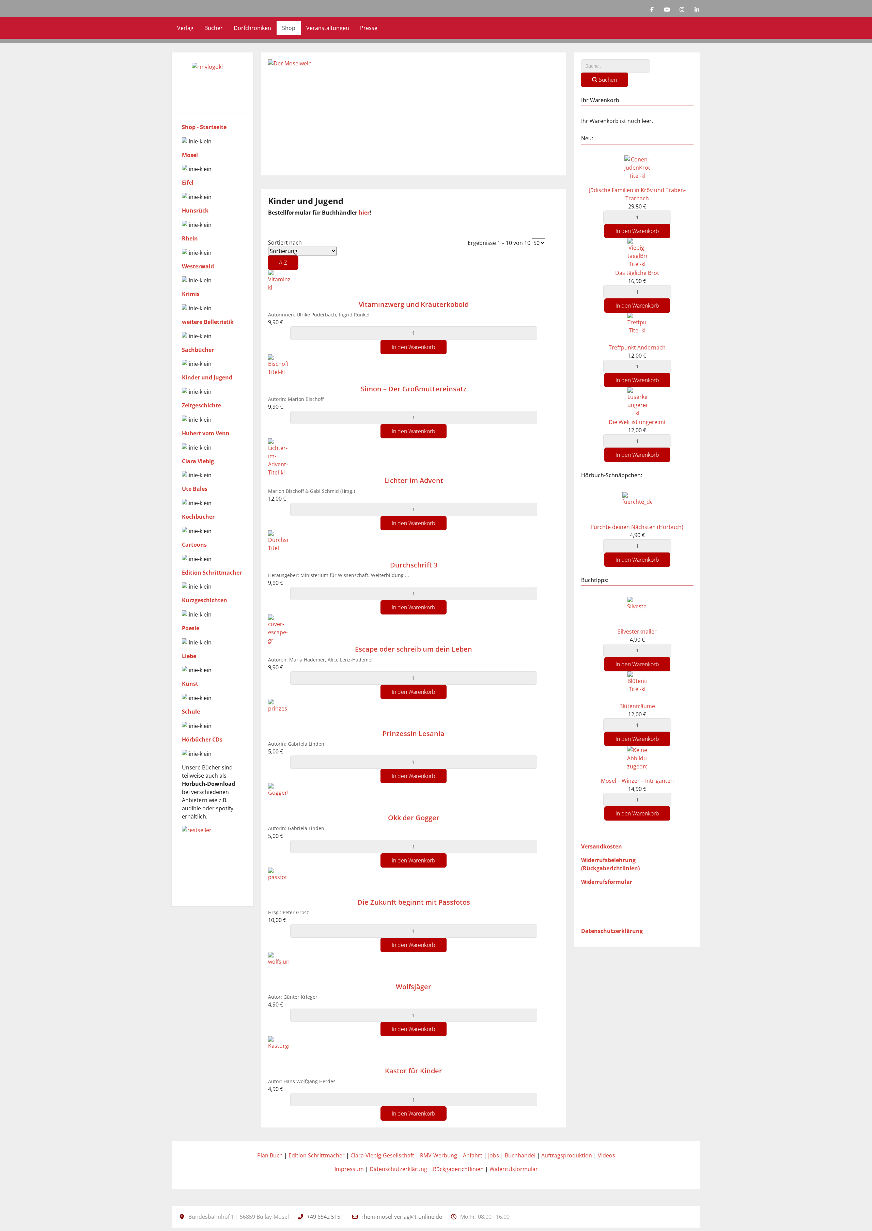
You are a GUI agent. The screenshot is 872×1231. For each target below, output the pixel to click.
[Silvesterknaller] (637, 611)
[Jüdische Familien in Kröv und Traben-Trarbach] (637, 170)
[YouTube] (667, 9)
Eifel (187, 182)
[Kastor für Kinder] (279, 1051)
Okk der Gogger (413, 817)
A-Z (283, 262)
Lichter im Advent (413, 480)
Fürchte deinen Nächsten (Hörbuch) (637, 527)
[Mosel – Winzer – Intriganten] (637, 761)
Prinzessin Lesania (414, 733)
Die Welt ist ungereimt (637, 422)
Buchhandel (520, 1155)
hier (364, 212)
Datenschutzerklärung (398, 1169)
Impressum (349, 1169)
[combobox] (615, 66)
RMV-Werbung (438, 1155)
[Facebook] (652, 9)
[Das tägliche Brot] (637, 252)
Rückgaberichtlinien (458, 1169)
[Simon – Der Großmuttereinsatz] (278, 369)
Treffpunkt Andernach (637, 347)
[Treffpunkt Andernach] (637, 327)
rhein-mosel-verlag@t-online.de (401, 1216)
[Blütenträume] (637, 686)
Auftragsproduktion (566, 1155)
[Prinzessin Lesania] (277, 713)
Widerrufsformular (513, 1169)
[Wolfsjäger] (278, 966)
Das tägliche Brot (637, 273)
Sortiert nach (285, 252)
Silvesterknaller (637, 631)
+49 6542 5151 (325, 1216)
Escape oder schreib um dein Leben (413, 649)
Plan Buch (270, 1155)
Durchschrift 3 (413, 565)
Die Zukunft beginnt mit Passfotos (413, 902)
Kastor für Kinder (413, 1070)
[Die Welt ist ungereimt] (637, 402)
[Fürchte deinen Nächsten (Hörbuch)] (637, 507)
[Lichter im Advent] (278, 457)
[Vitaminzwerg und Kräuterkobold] (279, 284)
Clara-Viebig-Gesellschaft (382, 1155)
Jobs (493, 1155)
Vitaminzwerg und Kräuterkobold (414, 304)
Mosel (190, 155)
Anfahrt (472, 1155)
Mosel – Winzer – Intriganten (637, 780)
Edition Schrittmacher (317, 1155)
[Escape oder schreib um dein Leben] (277, 629)
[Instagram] (682, 9)
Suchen (607, 79)
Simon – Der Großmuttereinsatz (414, 388)
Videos (606, 1155)
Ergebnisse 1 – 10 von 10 (500, 243)
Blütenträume (637, 706)
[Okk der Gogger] (278, 798)
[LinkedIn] (697, 9)
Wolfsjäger (413, 986)
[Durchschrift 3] (278, 545)
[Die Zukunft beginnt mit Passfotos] (277, 882)
